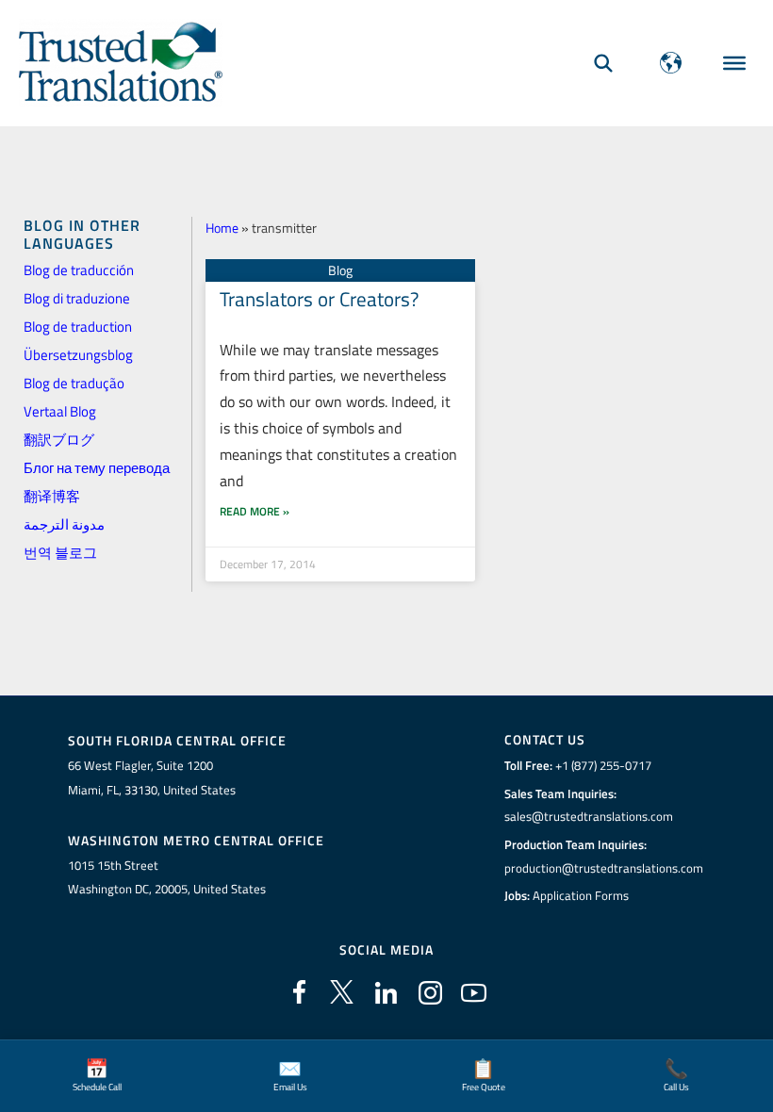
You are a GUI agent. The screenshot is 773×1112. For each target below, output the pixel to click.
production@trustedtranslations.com (603, 868)
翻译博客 (52, 496)
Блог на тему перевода (97, 468)
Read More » (254, 511)
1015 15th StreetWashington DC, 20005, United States (167, 877)
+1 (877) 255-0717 (603, 765)
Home (222, 227)
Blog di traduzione (77, 298)
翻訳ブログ (59, 439)
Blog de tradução (74, 383)
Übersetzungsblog (78, 355)
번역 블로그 (60, 553)
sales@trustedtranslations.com (588, 816)
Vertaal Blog (60, 411)
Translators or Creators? (319, 299)
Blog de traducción (79, 270)
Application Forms (581, 895)
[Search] (603, 62)
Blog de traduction (78, 326)
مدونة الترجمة (64, 524)
